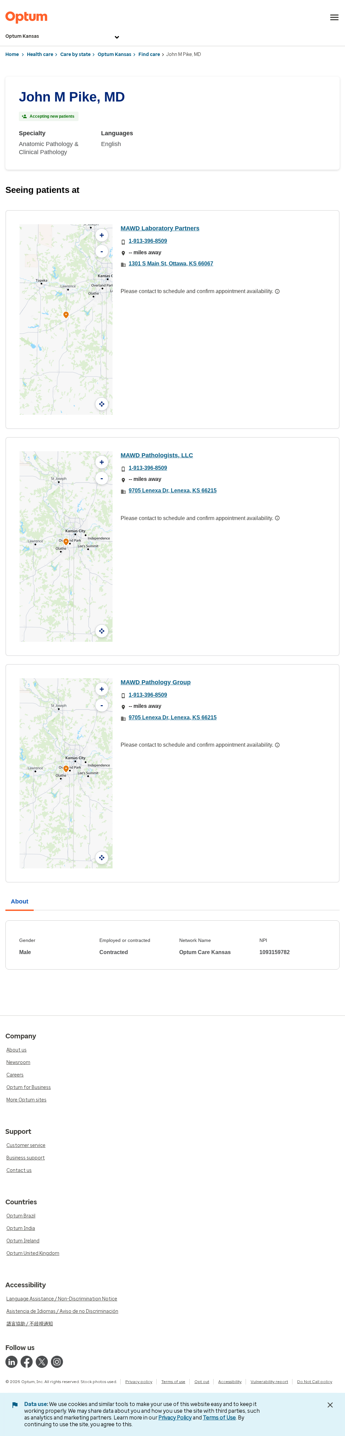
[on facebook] (27, 1362)
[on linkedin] (11, 1362)
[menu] (335, 17)
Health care (40, 54)
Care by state (75, 54)
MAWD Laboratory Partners (160, 228)
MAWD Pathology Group (156, 682)
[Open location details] (66, 315)
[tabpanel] (172, 945)
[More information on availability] (277, 291)
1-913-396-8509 (148, 241)
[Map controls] (101, 404)
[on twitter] (42, 1362)
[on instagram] (57, 1362)
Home (12, 54)
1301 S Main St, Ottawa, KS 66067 (171, 263)
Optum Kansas (22, 36)
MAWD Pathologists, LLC (157, 455)
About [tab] (19, 901)
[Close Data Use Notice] (330, 1405)
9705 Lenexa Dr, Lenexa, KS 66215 (173, 490)
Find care (149, 54)
